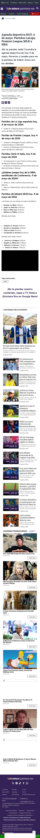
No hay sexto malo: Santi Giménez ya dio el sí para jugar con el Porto (19, 347)
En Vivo (36, 13)
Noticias (3, 14)
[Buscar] (37, 8)
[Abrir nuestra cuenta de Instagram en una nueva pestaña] (16, 783)
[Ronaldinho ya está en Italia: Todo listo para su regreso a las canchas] (11, 380)
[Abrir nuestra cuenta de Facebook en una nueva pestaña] (23, 783)
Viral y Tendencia (22, 14)
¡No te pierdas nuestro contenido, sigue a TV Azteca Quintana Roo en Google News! (20, 293)
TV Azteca (13, 3)
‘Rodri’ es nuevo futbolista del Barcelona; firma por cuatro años (28, 425)
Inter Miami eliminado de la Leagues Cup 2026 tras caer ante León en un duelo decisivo (27, 459)
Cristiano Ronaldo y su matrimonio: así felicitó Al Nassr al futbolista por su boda (28, 504)
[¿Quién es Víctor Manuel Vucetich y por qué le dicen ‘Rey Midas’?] (11, 396)
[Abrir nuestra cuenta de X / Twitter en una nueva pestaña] (13, 783)
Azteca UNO (22, 3)
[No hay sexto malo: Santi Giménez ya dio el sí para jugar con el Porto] (20, 328)
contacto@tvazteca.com (27, 801)
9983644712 (23, 803)
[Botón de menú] (2, 8)
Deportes (8, 18)
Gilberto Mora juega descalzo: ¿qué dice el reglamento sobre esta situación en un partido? (28, 489)
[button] (34, 832)
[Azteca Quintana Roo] (20, 8)
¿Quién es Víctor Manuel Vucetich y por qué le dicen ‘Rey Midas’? (27, 394)
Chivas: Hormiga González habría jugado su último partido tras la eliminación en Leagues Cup (26, 443)
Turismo (11, 14)
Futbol (5, 281)
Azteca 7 (30, 3)
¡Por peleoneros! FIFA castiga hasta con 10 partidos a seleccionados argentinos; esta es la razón (27, 365)
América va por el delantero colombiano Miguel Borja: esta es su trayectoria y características (27, 412)
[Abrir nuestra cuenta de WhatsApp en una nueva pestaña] (27, 783)
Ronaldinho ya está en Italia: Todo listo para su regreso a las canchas (28, 378)
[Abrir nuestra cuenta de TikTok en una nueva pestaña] (20, 783)
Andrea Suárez (13, 98)
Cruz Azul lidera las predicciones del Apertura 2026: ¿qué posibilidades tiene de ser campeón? (28, 473)
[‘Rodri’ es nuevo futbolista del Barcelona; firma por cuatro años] (11, 427)
